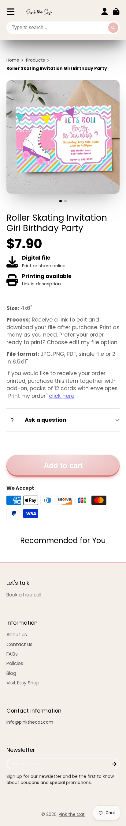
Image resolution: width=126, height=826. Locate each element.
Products (35, 60)
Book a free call (23, 595)
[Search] (113, 28)
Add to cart (63, 465)
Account (104, 11)
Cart (116, 11)
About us (16, 634)
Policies (14, 663)
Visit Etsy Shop (22, 682)
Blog (11, 673)
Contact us (19, 644)
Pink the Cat (72, 814)
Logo (39, 11)
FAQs (12, 654)
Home (12, 60)
